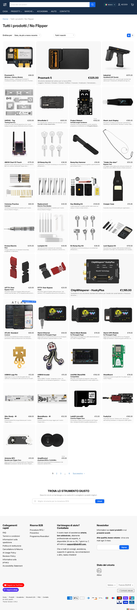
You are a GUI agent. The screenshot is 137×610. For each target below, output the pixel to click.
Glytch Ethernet (44, 333)
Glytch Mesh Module (78, 333)
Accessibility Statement (12, 566)
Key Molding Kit (76, 204)
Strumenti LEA (30, 597)
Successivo (78, 473)
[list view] (132, 35)
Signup (124, 547)
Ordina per (7, 35)
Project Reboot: (76, 120)
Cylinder (7, 206)
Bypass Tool (107, 164)
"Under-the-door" (110, 162)
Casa (5, 11)
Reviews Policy (9, 556)
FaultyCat (107, 416)
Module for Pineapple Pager (47, 335)
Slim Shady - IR (10, 416)
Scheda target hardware (78, 122)
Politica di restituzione (12, 546)
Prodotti (16, 11)
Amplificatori (43, 458)
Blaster (7, 418)
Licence (7, 335)
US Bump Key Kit (44, 162)
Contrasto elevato (125, 591)
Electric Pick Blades (44, 206)
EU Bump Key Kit (77, 246)
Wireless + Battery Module (14, 77)
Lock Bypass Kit (109, 246)
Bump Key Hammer (78, 162)
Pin (39, 377)
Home (5, 19)
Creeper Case (108, 204)
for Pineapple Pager (77, 335)
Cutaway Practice (12, 204)
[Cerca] (92, 4)
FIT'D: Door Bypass (45, 288)
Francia (125, 585)
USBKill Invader (44, 375)
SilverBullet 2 (43, 120)
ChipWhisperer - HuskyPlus (87, 290)
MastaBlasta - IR (44, 416)
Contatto (65, 11)
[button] (132, 609)
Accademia (42, 11)
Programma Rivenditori (39, 536)
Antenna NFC (10, 458)
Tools (39, 289)
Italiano (110, 585)
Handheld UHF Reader (111, 77)
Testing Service (10, 122)
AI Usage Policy (9, 553)
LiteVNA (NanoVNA (77, 375)
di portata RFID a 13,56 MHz (47, 460)
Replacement (43, 204)
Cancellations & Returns (13, 549)
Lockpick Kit (42, 246)
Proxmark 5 (45, 77)
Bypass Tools (9, 289)
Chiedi (99, 501)
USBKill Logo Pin (11, 375)
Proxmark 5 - (10, 75)
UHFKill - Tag (10, 120)
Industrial (107, 75)
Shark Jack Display (110, 120)
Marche (29, 11)
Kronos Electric (11, 246)
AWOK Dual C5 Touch (13, 162)
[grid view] (129, 35)
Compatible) (74, 377)
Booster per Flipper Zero (13, 460)
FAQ (4, 533)
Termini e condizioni (11, 536)
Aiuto (54, 11)
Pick (6, 248)
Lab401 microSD (76, 416)
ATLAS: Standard (11, 333)
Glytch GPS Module (110, 333)
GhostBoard (108, 375)
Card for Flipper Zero (77, 418)
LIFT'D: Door (9, 288)
